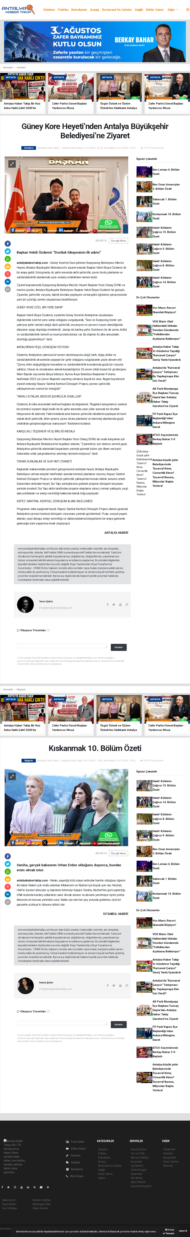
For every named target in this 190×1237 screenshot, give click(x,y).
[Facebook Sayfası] (3, 1187)
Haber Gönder (40, 1208)
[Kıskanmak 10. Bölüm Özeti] (66, 807)
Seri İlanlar (137, 1177)
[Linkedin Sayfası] (29, 1187)
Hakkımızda (8, 1200)
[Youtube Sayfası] (23, 1187)
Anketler (168, 1153)
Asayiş (94, 10)
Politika (63, 10)
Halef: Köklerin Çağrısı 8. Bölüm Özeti (163, 266)
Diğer (172, 10)
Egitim (101, 1177)
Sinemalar (136, 1173)
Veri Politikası (9, 1208)
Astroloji (168, 1165)
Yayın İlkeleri (9, 1204)
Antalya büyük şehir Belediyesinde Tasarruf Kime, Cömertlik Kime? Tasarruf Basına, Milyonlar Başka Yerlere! (165, 473)
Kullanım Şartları (42, 1200)
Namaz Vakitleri (140, 1157)
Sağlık (139, 10)
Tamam (169, 1233)
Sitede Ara (169, 1149)
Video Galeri (78, 1148)
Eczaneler (136, 1161)
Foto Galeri (77, 1141)
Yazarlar (75, 1155)
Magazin (21, 689)
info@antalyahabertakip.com (55, 607)
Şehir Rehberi (138, 1182)
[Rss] (36, 1187)
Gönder (118, 647)
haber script (7, 1232)
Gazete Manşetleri (141, 1186)
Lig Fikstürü (137, 1165)
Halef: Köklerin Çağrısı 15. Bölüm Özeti (164, 232)
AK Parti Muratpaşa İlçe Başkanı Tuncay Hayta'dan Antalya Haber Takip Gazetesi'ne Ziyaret (166, 397)
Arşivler (75, 1162)
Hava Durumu (138, 1149)
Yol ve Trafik (138, 1153)
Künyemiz (77, 1169)
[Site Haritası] (42, 1187)
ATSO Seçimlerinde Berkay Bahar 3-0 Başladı (165, 439)
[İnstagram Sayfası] (16, 1187)
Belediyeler (79, 10)
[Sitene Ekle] (49, 1187)
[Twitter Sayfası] (10, 1187)
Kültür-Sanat (155, 10)
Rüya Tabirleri (171, 1161)
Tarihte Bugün (139, 1169)
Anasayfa (8, 67)
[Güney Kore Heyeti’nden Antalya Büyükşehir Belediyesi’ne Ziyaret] (66, 194)
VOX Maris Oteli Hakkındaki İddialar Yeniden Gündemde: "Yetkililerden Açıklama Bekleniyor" (167, 330)
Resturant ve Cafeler (117, 10)
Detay (170, 1229)
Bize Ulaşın (76, 1176)
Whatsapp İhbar (42, 1204)
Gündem (49, 10)
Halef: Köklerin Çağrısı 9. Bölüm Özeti (163, 249)
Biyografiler (169, 1157)
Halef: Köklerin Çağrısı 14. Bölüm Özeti (164, 282)
